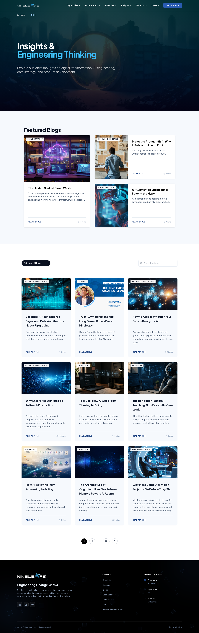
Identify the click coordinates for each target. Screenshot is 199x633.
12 (106, 541)
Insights (125, 5)
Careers (155, 5)
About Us (140, 5)
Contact (106, 599)
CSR (105, 604)
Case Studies (109, 595)
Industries (109, 5)
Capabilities (72, 5)
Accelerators (91, 5)
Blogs (105, 590)
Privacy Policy (175, 627)
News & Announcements (113, 609)
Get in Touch (173, 5)
